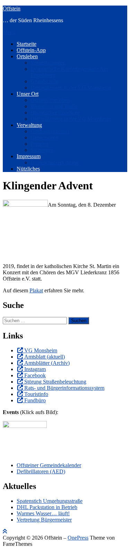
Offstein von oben (50, 100)
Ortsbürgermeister (50, 131)
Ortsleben (27, 56)
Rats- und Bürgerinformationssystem (64, 388)
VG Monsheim (40, 350)
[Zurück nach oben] (5, 531)
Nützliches (28, 169)
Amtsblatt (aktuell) (44, 357)
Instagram (35, 369)
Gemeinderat (45, 137)
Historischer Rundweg (55, 112)
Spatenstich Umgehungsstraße (50, 501)
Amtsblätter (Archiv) (47, 363)
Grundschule (45, 81)
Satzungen (42, 150)
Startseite (26, 44)
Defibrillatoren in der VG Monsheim (71, 88)
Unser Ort (27, 94)
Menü (9, 32)
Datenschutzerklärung (54, 162)
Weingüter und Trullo (54, 106)
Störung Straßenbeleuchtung (55, 382)
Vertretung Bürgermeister (44, 520)
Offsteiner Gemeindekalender (49, 465)
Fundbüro (35, 400)
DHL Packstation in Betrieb (47, 507)
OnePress (78, 538)
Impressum (29, 156)
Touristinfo (36, 394)
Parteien (39, 144)
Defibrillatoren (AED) (41, 471)
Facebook (35, 375)
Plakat (36, 290)
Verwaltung (29, 125)
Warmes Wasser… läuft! (43, 513)
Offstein (11, 8)
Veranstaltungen (48, 63)
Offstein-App (31, 50)
